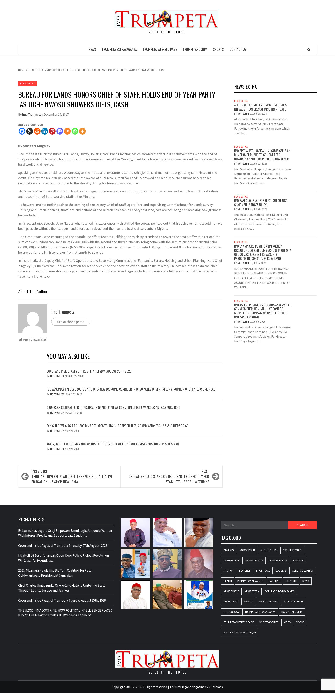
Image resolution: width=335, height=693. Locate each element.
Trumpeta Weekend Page (160, 49)
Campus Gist (231, 560)
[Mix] (67, 131)
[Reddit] (37, 131)
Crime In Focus (254, 560)
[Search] (308, 49)
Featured (245, 570)
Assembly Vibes (292, 550)
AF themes (216, 687)
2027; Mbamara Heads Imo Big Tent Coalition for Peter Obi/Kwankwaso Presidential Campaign (55, 573)
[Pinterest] (52, 131)
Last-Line (274, 581)
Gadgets (281, 570)
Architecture (268, 550)
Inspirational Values (250, 581)
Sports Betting (268, 601)
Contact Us (238, 49)
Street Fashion (293, 601)
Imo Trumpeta (32, 114)
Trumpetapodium (195, 49)
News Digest (27, 83)
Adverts (229, 550)
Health (228, 581)
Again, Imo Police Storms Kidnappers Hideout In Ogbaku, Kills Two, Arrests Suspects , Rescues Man (113, 444)
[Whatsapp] (75, 131)
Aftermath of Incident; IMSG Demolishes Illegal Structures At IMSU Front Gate (260, 107)
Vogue (300, 622)
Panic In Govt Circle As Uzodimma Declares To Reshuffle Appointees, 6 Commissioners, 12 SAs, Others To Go (118, 425)
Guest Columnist (302, 570)
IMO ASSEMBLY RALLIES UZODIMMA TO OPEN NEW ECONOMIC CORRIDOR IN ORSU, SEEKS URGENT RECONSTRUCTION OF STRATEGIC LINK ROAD (131, 389)
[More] (82, 131)
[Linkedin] (44, 131)
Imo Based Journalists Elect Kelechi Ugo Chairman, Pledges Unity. (261, 202)
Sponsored (231, 601)
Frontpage (263, 570)
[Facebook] (22, 131)
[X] (29, 131)
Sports (218, 49)
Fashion (229, 570)
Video (287, 622)
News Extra (241, 101)
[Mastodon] (59, 131)
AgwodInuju (247, 550)
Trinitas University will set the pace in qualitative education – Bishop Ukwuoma (72, 476)
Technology (231, 612)
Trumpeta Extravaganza (119, 49)
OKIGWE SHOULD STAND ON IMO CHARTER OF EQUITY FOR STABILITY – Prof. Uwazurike (169, 476)
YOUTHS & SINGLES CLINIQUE (240, 632)
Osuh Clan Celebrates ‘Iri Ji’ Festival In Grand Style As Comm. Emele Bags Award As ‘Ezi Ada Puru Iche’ (113, 407)
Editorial (298, 560)
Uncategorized (268, 622)
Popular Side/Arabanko (280, 591)
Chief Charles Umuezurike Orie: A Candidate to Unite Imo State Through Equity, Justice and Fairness (61, 588)
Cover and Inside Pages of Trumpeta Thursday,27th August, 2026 (62, 545)
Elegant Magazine (192, 687)
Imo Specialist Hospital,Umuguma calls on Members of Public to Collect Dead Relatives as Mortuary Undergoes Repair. (262, 154)
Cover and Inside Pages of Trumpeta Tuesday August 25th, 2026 (89, 371)
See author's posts (70, 322)
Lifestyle (291, 581)
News (92, 49)
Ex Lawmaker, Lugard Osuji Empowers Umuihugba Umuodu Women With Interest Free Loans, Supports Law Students (65, 533)
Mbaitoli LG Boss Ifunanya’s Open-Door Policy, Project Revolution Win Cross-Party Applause (63, 558)
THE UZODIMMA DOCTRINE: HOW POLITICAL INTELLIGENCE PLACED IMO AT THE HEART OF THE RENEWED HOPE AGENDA (65, 613)
